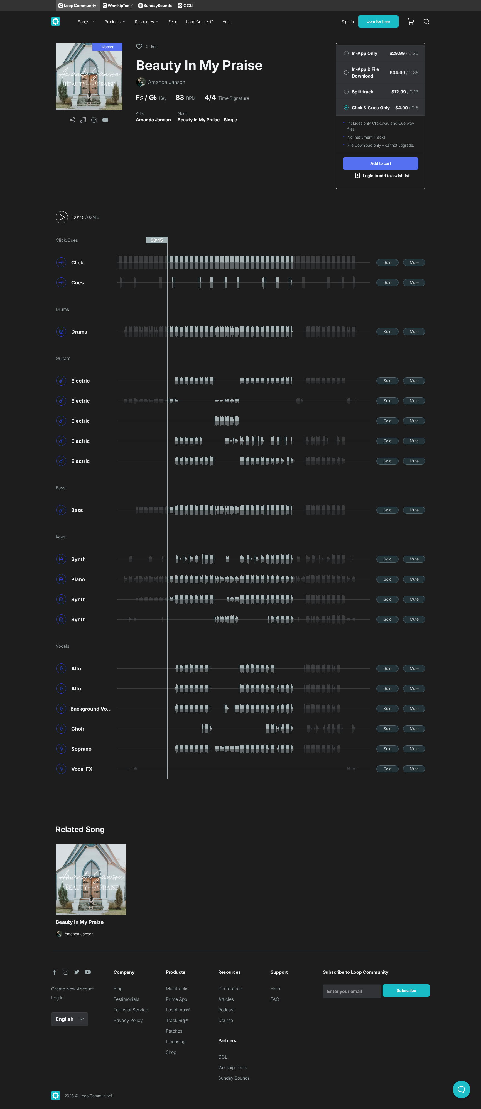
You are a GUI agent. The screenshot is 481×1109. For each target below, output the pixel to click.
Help (226, 21)
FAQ (275, 999)
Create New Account (72, 989)
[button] (89, 76)
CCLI (223, 1057)
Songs (83, 21)
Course (225, 1020)
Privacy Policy (128, 1020)
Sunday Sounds (234, 1078)
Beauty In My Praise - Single (207, 119)
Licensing (175, 1041)
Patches (174, 1031)
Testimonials (126, 999)
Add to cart (380, 163)
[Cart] (411, 21)
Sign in (348, 21)
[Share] (72, 120)
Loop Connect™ (199, 21)
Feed (172, 21)
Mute (414, 262)
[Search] (426, 21)
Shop (171, 1052)
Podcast (226, 1010)
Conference (230, 988)
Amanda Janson (153, 119)
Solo (387, 262)
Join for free (378, 21)
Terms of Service (131, 1010)
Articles (226, 999)
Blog (118, 988)
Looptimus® (178, 1010)
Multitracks (177, 988)
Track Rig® (177, 1020)
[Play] (62, 217)
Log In (57, 998)
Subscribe (406, 990)
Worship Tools (232, 1067)
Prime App (176, 999)
